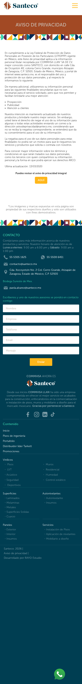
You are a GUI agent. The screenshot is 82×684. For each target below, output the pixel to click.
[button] (75, 5)
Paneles (7, 525)
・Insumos (49, 502)
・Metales (10, 507)
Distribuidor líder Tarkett (17, 446)
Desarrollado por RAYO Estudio (23, 557)
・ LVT (8, 469)
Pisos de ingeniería (14, 435)
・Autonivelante (53, 498)
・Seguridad (11, 480)
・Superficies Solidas (16, 512)
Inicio (6, 430)
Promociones (11, 451)
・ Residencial (50, 469)
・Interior (9, 534)
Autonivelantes (51, 493)
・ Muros (47, 464)
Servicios (48, 525)
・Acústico (10, 474)
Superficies (9, 493)
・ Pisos (8, 464)
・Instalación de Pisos (56, 529)
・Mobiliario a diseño (56, 538)
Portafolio (9, 441)
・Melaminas (11, 502)
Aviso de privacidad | (16, 553)
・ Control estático (54, 480)
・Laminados (11, 498)
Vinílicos (8, 459)
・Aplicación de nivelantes (59, 534)
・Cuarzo (9, 516)
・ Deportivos (12, 485)
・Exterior (10, 529)
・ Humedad (50, 474)
